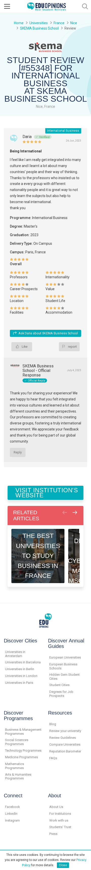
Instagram (12, 820)
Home (19, 23)
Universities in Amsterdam (15, 654)
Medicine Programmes (21, 757)
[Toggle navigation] (7, 6)
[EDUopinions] (46, 6)
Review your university (65, 731)
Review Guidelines (62, 738)
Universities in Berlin (19, 669)
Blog (52, 724)
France (59, 23)
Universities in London (21, 676)
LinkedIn (11, 813)
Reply (18, 452)
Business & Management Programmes (23, 732)
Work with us (58, 820)
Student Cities (59, 685)
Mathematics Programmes (14, 766)
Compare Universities (64, 744)
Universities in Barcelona (23, 662)
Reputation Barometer (65, 751)
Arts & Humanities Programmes (18, 776)
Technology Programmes (23, 750)
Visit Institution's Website (46, 493)
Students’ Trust (60, 827)
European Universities (65, 657)
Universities (38, 23)
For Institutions (60, 813)
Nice (73, 23)
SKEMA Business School (39, 28)
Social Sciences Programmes (16, 742)
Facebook (12, 807)
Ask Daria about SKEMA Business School (48, 333)
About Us (56, 807)
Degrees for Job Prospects (61, 694)
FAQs (53, 758)
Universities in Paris (19, 683)
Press (53, 834)
